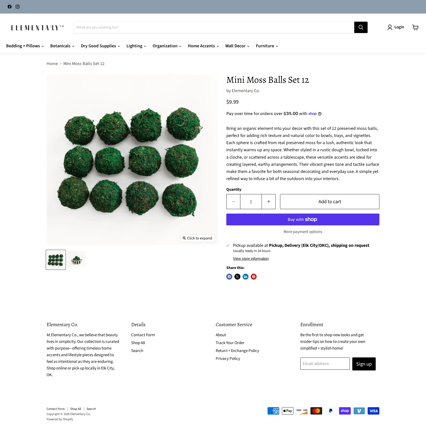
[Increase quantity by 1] (269, 201)
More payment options (303, 232)
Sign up (364, 364)
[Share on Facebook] (229, 277)
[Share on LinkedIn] (245, 277)
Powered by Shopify (60, 419)
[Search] (361, 27)
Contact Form (143, 335)
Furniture (265, 46)
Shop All (138, 343)
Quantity (233, 189)
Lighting (134, 46)
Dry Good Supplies (99, 46)
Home (52, 64)
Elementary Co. (246, 91)
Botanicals (60, 46)
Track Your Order (230, 343)
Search (137, 351)
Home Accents (202, 46)
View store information (251, 259)
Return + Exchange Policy (237, 351)
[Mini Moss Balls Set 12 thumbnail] (56, 259)
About (221, 335)
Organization (165, 46)
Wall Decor (236, 46)
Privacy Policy (228, 359)
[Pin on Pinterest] (254, 277)
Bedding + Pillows (23, 46)
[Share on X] (237, 277)
